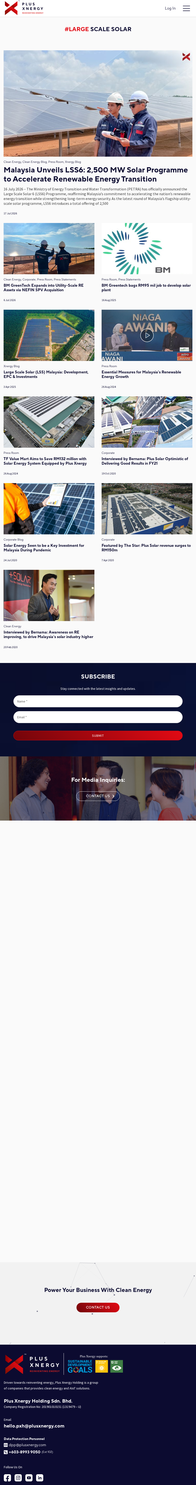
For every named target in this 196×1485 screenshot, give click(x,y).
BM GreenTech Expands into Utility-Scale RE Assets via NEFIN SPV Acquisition (44, 287)
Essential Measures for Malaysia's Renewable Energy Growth (141, 374)
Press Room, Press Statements (121, 279)
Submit (98, 735)
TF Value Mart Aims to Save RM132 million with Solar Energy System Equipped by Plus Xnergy (45, 461)
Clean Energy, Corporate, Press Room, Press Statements (40, 279)
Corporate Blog (13, 540)
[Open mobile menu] (186, 8)
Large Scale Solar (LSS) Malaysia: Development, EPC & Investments (46, 374)
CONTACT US (98, 796)
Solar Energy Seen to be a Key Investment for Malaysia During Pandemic (44, 548)
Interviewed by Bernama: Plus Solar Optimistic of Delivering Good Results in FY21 (145, 461)
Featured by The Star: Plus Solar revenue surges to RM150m (146, 548)
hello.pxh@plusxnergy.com (34, 1426)
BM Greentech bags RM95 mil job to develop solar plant (146, 287)
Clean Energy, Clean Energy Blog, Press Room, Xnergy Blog (42, 162)
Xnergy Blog (12, 366)
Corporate (108, 453)
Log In (170, 8)
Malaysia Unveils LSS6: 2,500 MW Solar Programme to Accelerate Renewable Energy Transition (96, 175)
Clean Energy (12, 626)
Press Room (109, 366)
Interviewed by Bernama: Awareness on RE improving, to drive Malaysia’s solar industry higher (48, 634)
